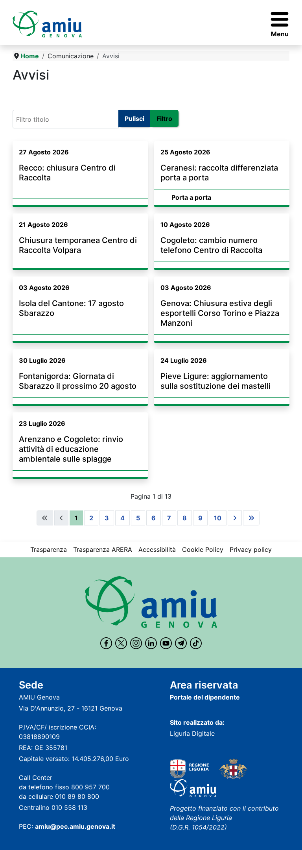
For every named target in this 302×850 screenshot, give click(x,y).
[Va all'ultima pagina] (251, 517)
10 (217, 518)
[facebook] (106, 643)
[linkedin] (151, 643)
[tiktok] (196, 643)
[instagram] (136, 643)
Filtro (164, 118)
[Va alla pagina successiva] (235, 517)
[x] (121, 643)
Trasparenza (48, 549)
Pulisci (134, 118)
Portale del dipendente (205, 697)
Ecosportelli (33, 93)
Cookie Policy (202, 549)
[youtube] (166, 643)
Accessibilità (157, 549)
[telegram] (181, 643)
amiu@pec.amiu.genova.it (75, 826)
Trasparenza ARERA (102, 549)
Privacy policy (251, 549)
